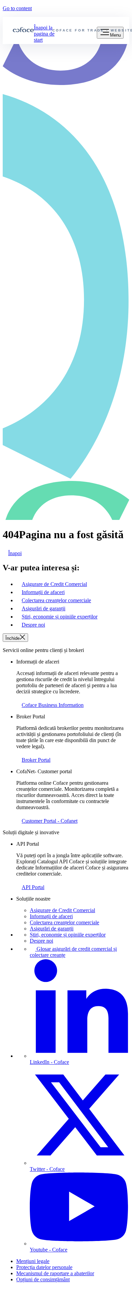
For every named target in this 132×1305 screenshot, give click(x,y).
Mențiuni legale (32, 1261)
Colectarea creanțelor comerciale (64, 922)
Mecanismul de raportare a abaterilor (55, 1273)
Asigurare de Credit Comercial (62, 910)
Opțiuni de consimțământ (43, 1279)
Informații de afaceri (51, 916)
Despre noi (41, 941)
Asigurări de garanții (51, 928)
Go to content (17, 8)
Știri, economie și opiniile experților (68, 935)
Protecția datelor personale (44, 1267)
